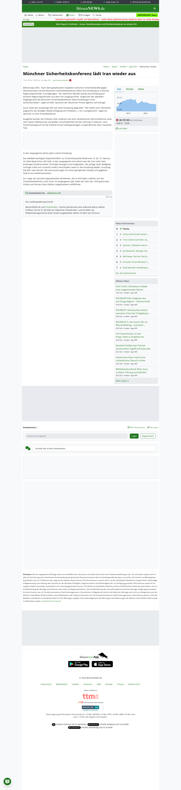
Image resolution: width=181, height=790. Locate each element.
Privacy (120, 684)
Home (30, 15)
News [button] (72, 15)
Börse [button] (41, 15)
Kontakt (109, 684)
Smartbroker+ (52, 207)
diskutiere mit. (54, 193)
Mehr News (121, 381)
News (114, 66)
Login (134, 436)
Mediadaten (61, 684)
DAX (37, 2)
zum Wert (122, 128)
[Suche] (154, 8)
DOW (62, 2)
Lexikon (75, 684)
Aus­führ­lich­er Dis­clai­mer (51, 601)
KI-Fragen (85, 15)
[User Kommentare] (7, 781)
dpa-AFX (133, 66)
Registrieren (148, 436)
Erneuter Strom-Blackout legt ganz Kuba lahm (144, 262)
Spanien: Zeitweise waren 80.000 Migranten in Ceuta (148, 245)
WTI (87, 2)
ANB (99, 684)
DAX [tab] (119, 89)
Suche (98, 15)
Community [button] (56, 15)
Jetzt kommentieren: (61, 80)
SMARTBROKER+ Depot (147, 15)
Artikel (123, 66)
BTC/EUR (141, 2)
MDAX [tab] (141, 89)
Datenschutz (134, 684)
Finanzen (88, 684)
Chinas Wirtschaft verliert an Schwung (141, 234)
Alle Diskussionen (127, 273)
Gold (112, 2)
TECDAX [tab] (129, 89)
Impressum (46, 684)
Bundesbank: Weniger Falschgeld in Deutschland (146, 251)
